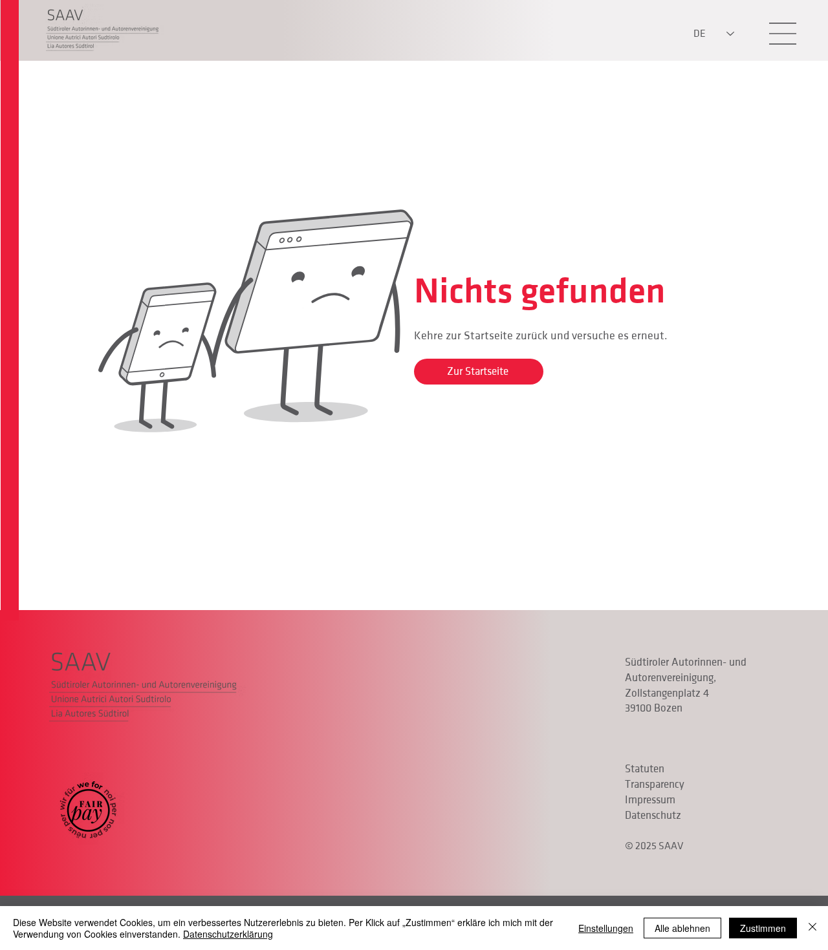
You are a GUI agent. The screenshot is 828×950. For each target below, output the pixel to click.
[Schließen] (812, 928)
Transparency (654, 784)
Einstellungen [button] (605, 928)
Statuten (644, 769)
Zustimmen (763, 928)
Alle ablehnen (682, 928)
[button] (782, 34)
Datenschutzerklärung (228, 933)
